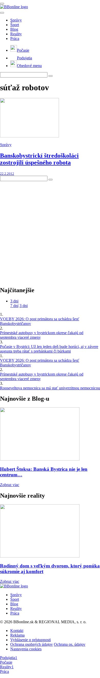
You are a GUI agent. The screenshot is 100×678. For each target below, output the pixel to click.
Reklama (17, 635)
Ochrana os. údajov (69, 644)
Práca (14, 38)
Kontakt (16, 630)
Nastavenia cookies (26, 649)
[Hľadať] (2, 13)
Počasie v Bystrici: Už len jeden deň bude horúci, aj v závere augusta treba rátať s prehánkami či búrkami (49, 348)
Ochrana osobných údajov (31, 644)
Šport (14, 25)
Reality (16, 34)
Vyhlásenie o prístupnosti (30, 640)
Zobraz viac (9, 485)
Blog (14, 29)
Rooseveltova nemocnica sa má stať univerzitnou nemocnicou (50, 388)
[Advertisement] (50, 231)
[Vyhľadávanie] (50, 76)
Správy (16, 20)
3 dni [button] (14, 301)
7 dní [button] (14, 305)
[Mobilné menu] (2, 3)
